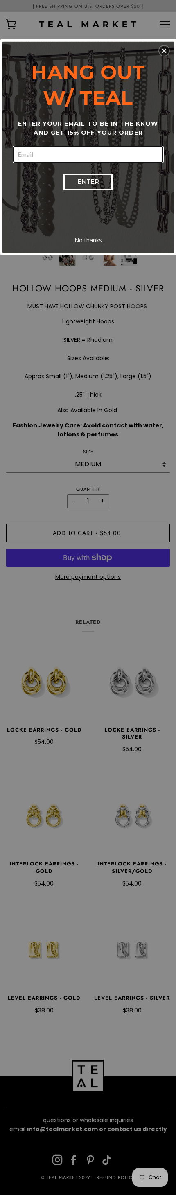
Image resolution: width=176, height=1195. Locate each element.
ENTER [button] (88, 181)
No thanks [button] (88, 240)
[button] (164, 51)
